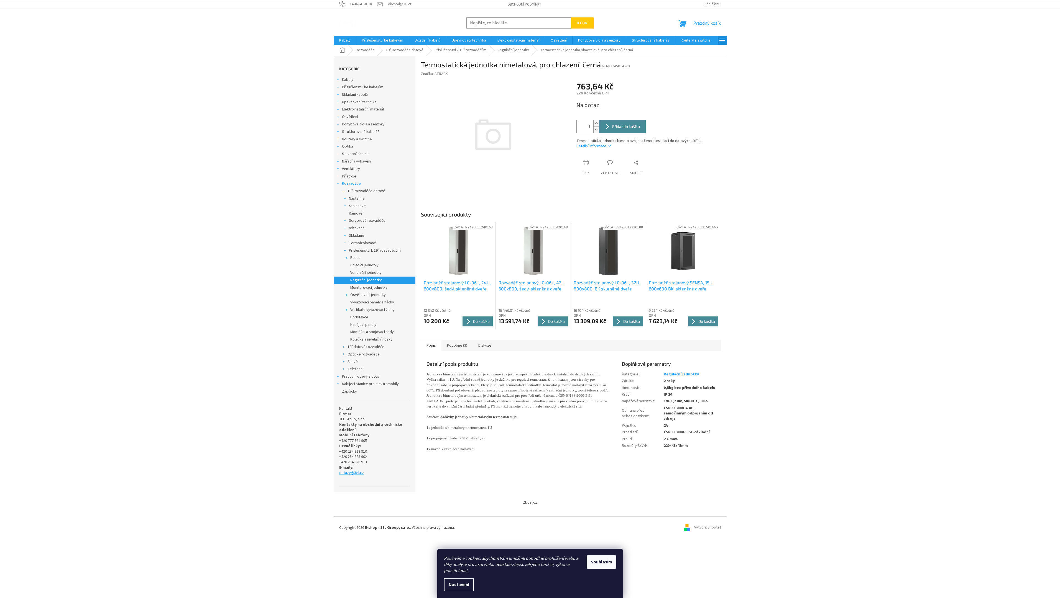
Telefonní (355, 369)
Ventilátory (351, 169)
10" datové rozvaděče (366, 347)
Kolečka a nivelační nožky (371, 339)
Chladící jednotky (364, 265)
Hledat (582, 22)
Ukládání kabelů (355, 94)
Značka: (434, 74)
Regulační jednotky (366, 280)
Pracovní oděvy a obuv (361, 376)
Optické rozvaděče (364, 354)
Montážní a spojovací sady (372, 332)
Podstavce (359, 317)
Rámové (355, 213)
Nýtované (357, 228)
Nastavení (459, 585)
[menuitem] (345, 40)
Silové (353, 362)
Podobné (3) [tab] (457, 345)
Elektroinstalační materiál (363, 109)
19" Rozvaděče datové (366, 191)
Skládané (356, 235)
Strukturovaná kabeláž (360, 132)
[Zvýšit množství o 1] (596, 123)
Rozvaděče (351, 183)
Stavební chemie (356, 154)
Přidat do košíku (626, 126)
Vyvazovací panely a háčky (372, 302)
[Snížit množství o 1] (596, 130)
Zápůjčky (349, 391)
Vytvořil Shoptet (707, 527)
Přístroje (349, 176)
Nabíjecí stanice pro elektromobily (370, 384)
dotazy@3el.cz (351, 473)
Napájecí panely (363, 325)
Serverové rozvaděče (367, 220)
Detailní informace (591, 146)
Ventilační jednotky (366, 272)
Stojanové (357, 206)
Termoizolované (362, 243)
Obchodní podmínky (524, 4)
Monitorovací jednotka (368, 287)
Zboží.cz (530, 502)
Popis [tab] (431, 345)
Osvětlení (350, 117)
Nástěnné (357, 198)
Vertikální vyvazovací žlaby (372, 310)
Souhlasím (601, 562)
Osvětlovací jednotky (368, 295)
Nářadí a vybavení (356, 161)
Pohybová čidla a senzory (363, 124)
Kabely (347, 80)
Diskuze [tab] (484, 345)
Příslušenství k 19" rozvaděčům (375, 250)
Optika (347, 146)
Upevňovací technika (359, 102)
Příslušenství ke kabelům (362, 87)
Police (355, 258)
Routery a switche (357, 139)
